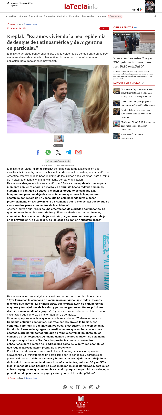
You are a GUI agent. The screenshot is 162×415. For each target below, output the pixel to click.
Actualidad (11, 16)
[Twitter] (85, 387)
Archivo (102, 16)
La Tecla (19, 24)
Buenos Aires (35, 16)
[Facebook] (78, 387)
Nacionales (49, 16)
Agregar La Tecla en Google (60, 161)
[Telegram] (71, 387)
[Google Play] (141, 9)
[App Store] (138, 9)
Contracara (115, 16)
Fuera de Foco (89, 16)
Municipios (62, 16)
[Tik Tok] (98, 387)
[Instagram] (91, 387)
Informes (22, 16)
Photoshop (74, 16)
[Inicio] (8, 3)
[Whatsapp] (65, 387)
